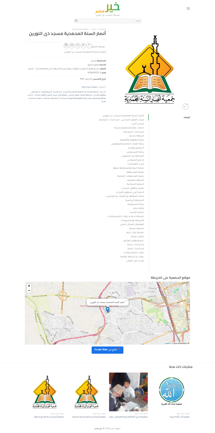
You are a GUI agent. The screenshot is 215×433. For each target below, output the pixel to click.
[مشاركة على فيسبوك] (89, 45)
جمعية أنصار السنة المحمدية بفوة (49, 417)
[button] (108, 310)
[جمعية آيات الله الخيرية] (170, 392)
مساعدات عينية (43, 99)
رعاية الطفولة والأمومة (78, 99)
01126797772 (93, 73)
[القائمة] (188, 8)
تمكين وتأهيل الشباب (43, 95)
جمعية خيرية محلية (80, 29)
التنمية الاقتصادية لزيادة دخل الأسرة (68, 92)
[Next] (25, 398)
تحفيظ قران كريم (60, 95)
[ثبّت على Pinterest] (71, 45)
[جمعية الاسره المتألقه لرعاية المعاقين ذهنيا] (128, 392)
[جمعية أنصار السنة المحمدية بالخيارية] (86, 392)
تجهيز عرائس (74, 95)
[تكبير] (186, 106)
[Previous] (189, 398)
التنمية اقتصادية (92, 92)
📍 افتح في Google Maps (107, 350)
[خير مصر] (107, 8)
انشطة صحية (86, 95)
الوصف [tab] (187, 117)
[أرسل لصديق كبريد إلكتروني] (77, 45)
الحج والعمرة (46, 92)
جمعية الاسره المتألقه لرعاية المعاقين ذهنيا (128, 417)
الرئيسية (102, 29)
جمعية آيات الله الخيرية (180, 417)
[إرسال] (76, 21)
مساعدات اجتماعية (59, 99)
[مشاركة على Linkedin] (66, 45)
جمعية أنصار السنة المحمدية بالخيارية (89, 417)
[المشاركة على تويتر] (83, 45)
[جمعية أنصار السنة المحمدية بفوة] (44, 392)
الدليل (93, 29)
